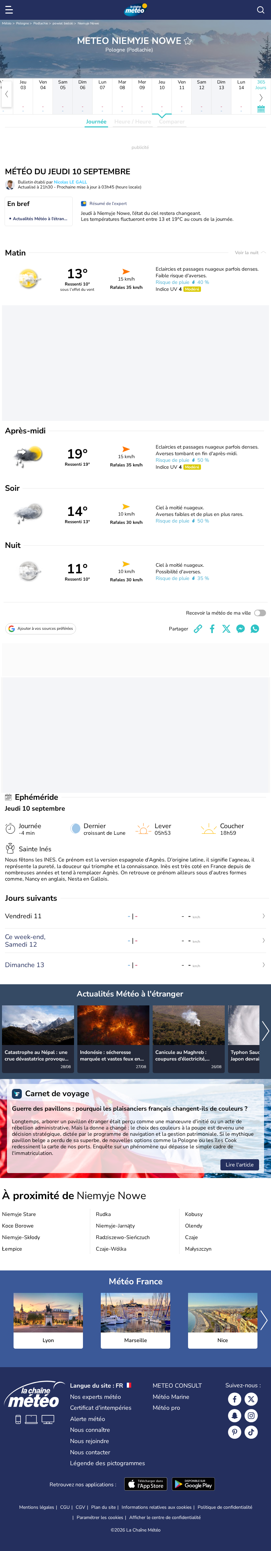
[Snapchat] (234, 1415)
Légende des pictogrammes (107, 1463)
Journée (96, 121)
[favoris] (187, 41)
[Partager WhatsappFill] (255, 628)
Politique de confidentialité (225, 1507)
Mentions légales (36, 1507)
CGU (65, 1507)
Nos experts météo (95, 1397)
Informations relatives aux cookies (157, 1507)
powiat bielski (63, 23)
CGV (80, 1507)
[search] (260, 10)
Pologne (22, 23)
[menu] (10, 10)
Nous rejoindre (89, 1441)
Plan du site (103, 1507)
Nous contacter (90, 1452)
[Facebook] (234, 1399)
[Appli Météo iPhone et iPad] (145, 1484)
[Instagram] (251, 1415)
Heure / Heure (132, 121)
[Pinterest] (234, 1432)
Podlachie (40, 23)
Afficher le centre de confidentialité (165, 1517)
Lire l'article (240, 1164)
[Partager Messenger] (240, 628)
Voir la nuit (247, 253)
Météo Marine (171, 1397)
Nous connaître (90, 1430)
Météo (7, 23)
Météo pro (166, 1408)
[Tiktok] (251, 1432)
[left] (6, 94)
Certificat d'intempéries (101, 1408)
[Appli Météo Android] (193, 1484)
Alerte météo (87, 1419)
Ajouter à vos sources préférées (45, 628)
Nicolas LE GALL (70, 182)
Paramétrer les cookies (100, 1517)
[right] (265, 1031)
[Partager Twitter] (226, 628)
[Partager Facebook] (212, 628)
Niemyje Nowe (88, 23)
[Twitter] (251, 1399)
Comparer (172, 121)
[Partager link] (198, 628)
